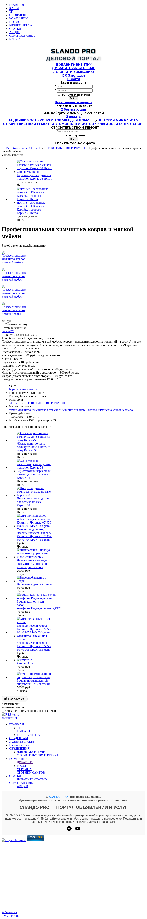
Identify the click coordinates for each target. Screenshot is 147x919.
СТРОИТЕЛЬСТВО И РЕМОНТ (27, 124)
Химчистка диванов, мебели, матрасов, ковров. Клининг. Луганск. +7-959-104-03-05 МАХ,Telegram (34, 534)
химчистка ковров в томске (116, 409)
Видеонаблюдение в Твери (34, 584)
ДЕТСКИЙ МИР (111, 120)
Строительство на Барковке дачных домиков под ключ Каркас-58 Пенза (34, 175)
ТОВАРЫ (61, 120)
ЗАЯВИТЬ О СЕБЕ (22, 741)
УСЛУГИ (46, 120)
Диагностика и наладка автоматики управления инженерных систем (32, 564)
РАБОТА (131, 120)
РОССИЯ (23, 765)
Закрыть (73, 117)
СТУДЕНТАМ (18, 738)
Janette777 (8, 331)
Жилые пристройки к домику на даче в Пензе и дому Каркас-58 (33, 447)
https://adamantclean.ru (23, 389)
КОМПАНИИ (18, 18)
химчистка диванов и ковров (78, 409)
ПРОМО (14, 21)
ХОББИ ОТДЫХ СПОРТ (125, 124)
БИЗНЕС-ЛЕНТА (20, 25)
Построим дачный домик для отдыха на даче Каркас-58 (33, 502)
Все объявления (16, 148)
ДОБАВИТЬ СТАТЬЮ (32, 779)
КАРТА (14, 8)
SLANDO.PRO (58, 796)
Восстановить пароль (73, 102)
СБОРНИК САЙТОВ (31, 772)
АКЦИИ (14, 32)
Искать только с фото (75, 143)
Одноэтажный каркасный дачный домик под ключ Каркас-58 (34, 474)
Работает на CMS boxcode (10, 914)
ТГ (11, 11)
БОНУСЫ (15, 39)
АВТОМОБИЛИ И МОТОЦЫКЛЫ (78, 124)
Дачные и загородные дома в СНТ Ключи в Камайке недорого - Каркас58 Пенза (31, 208)
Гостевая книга (19, 745)
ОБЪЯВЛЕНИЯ (19, 15)
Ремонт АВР (25, 663)
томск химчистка (20, 409)
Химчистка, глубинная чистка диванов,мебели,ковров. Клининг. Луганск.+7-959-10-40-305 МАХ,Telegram (34, 642)
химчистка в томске (45, 409)
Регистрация (73, 109)
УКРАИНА (24, 769)
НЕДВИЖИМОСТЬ (24, 120)
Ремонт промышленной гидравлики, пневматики (33, 682)
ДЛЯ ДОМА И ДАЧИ (31, 752)
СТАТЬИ (15, 28)
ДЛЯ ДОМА (80, 120)
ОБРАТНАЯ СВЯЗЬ (22, 35)
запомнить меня (76, 94)
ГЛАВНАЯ (16, 4)
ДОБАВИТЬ (25, 762)
